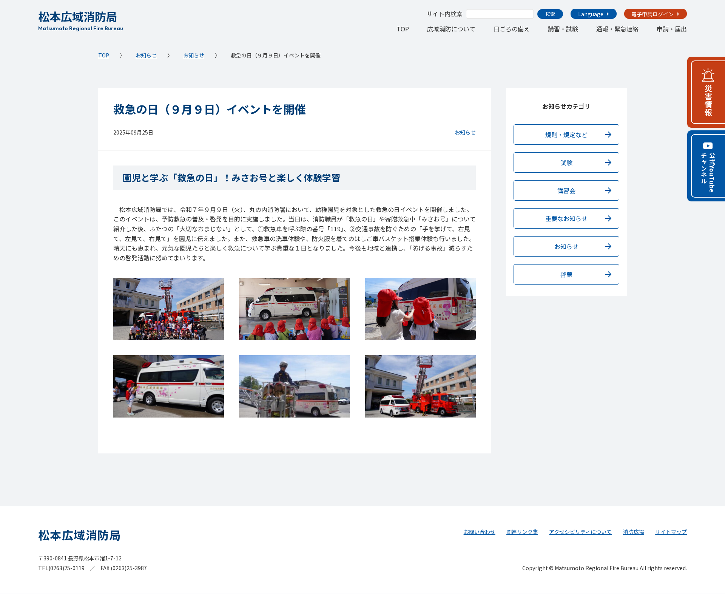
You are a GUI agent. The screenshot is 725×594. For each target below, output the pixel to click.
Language (590, 14)
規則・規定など (566, 134)
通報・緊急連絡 (617, 28)
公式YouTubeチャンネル (708, 172)
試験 (566, 162)
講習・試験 (563, 28)
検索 (550, 13)
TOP (402, 28)
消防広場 (633, 531)
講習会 (566, 190)
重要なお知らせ (566, 218)
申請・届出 (672, 28)
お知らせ (146, 55)
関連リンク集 (522, 531)
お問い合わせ (479, 531)
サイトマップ (671, 531)
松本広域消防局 (80, 19)
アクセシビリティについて (580, 531)
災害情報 (708, 100)
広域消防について (451, 28)
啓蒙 (566, 274)
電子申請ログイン (652, 14)
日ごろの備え (512, 28)
